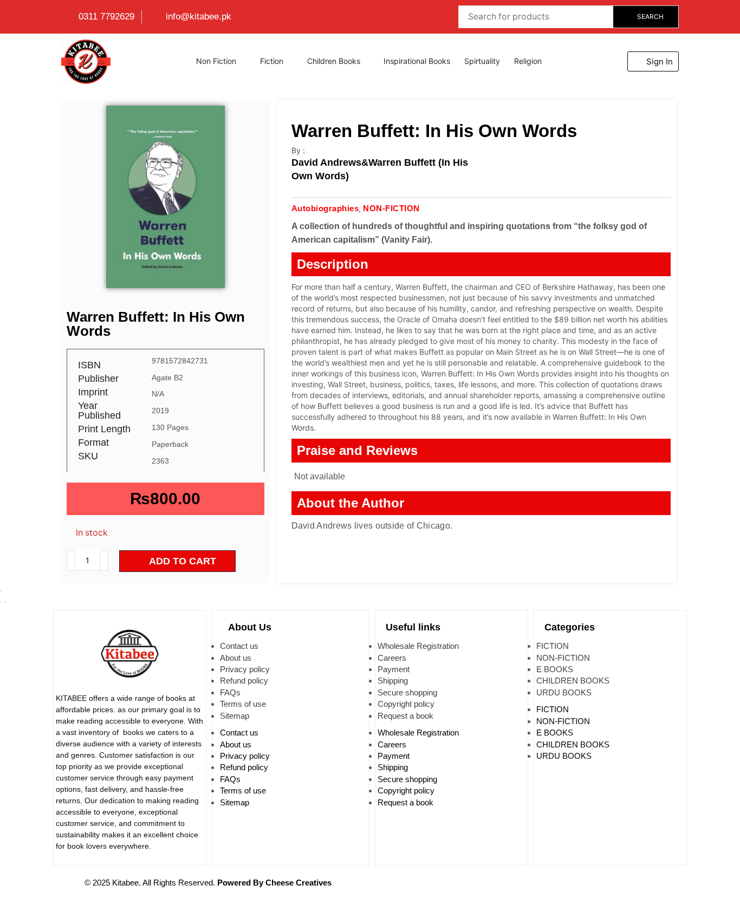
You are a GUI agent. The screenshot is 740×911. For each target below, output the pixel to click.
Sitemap (234, 715)
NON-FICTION (563, 657)
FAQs (230, 692)
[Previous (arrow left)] (1, 602)
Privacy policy (245, 669)
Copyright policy (406, 703)
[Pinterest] (586, 888)
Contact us (239, 645)
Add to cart (182, 561)
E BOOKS (554, 669)
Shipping (393, 680)
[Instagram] (559, 888)
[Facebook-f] (480, 888)
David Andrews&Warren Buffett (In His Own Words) (379, 169)
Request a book (405, 715)
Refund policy (244, 680)
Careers (392, 657)
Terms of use (243, 703)
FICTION (552, 645)
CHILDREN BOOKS (572, 680)
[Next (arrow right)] (5, 602)
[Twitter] (506, 888)
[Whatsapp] (533, 888)
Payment (394, 669)
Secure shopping (407, 692)
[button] (653, 61)
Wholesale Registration (418, 645)
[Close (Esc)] (1, 591)
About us (235, 657)
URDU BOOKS (564, 692)
